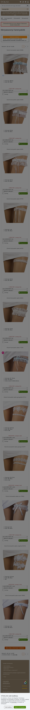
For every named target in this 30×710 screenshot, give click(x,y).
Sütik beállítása (8, 707)
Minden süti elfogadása (20, 707)
